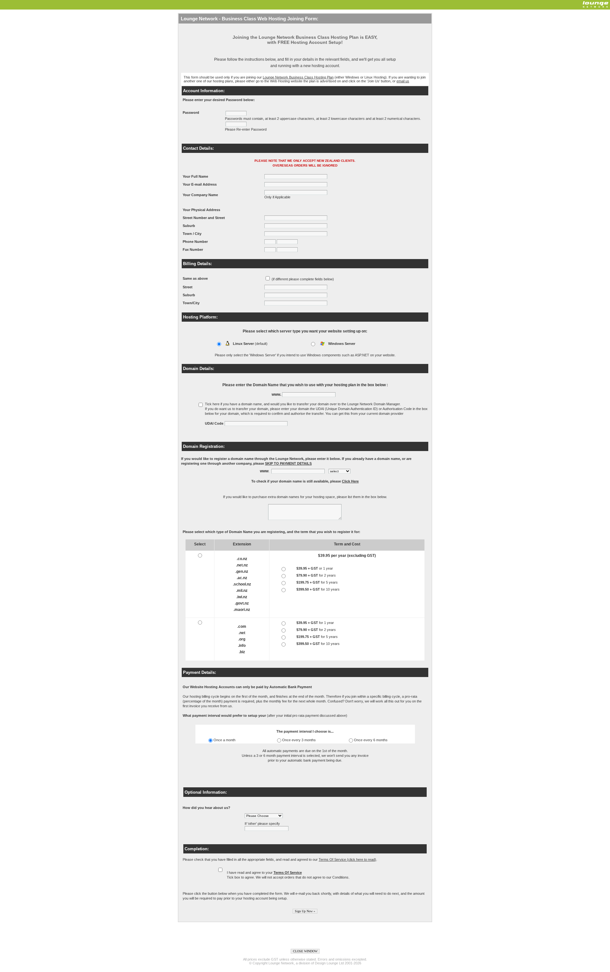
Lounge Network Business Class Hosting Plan (298, 77)
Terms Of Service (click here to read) (347, 859)
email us (402, 81)
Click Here (350, 481)
